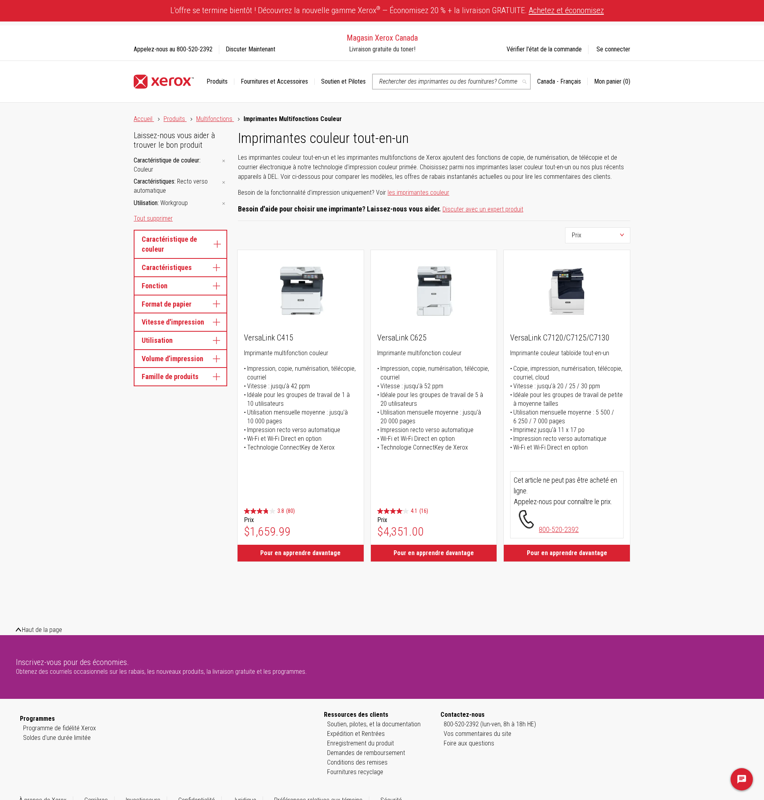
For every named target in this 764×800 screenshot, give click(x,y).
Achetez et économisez (566, 10)
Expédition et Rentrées (356, 733)
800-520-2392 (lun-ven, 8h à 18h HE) (490, 724)
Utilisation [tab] (157, 340)
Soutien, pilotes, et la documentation (374, 724)
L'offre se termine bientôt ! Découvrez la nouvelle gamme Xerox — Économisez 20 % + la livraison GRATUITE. (387, 10)
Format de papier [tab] (166, 304)
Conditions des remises (357, 762)
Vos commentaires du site (477, 733)
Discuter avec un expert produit (482, 209)
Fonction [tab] (155, 286)
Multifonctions (215, 119)
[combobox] (451, 82)
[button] (562, 81)
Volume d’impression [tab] (172, 358)
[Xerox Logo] (164, 81)
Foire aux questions (469, 743)
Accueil (144, 119)
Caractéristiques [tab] (167, 267)
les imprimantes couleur (418, 192)
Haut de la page (42, 630)
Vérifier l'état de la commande (544, 49)
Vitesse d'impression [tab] (173, 322)
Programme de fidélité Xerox (59, 728)
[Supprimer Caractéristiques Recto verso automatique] (223, 182)
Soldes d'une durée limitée (57, 737)
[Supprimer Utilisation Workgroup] (223, 203)
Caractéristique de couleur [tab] (169, 244)
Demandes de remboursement (366, 753)
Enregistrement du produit (360, 743)
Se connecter (613, 49)
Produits (175, 119)
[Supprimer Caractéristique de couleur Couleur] (223, 161)
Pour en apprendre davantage (300, 553)
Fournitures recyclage (355, 772)
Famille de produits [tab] (170, 376)
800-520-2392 (559, 529)
